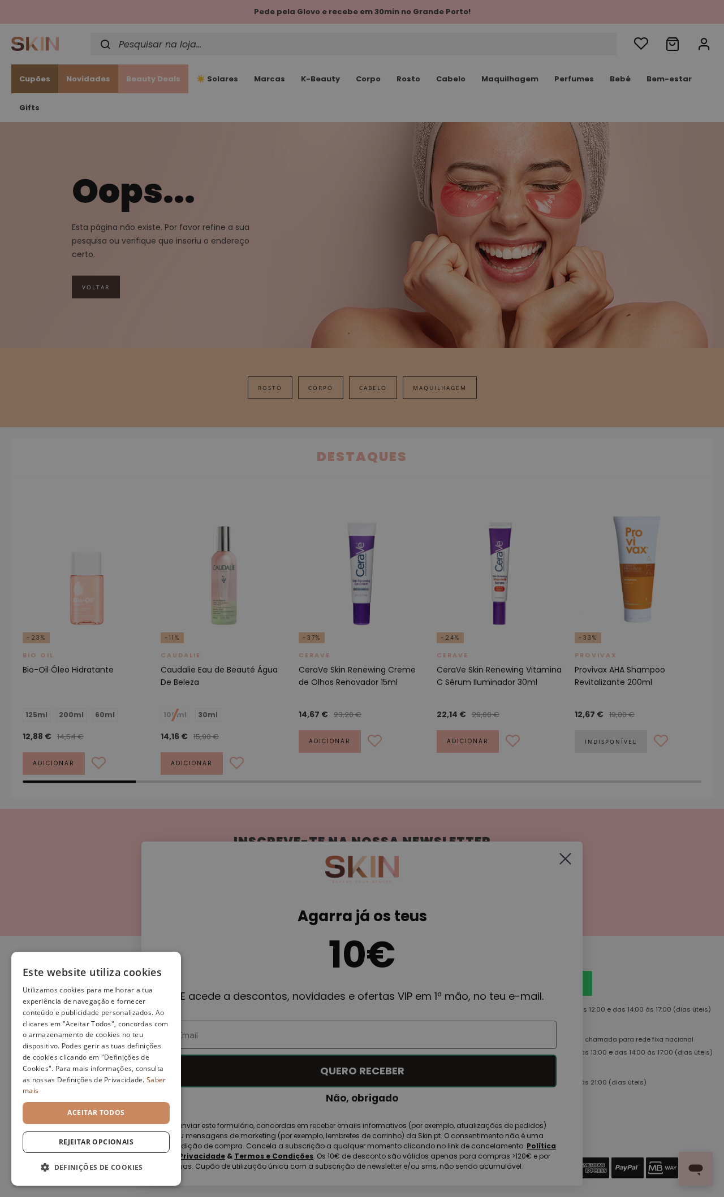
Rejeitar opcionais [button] (96, 1142)
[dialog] (96, 1069)
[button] (96, 1167)
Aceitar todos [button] (95, 1112)
